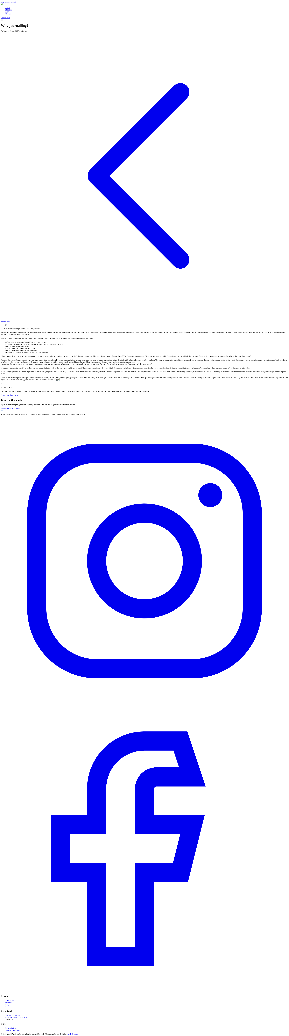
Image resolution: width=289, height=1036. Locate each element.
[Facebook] (144, 992)
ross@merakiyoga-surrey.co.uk (16, 1017)
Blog (7, 12)
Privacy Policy (10, 1028)
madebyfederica (72, 1034)
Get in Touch (15, 409)
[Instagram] (144, 704)
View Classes (5, 409)
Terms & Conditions (12, 1030)
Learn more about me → (9, 395)
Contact (8, 14)
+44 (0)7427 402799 (12, 1015)
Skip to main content (8, 2)
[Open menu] (2, 20)
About (7, 8)
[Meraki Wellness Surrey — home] (10, 4)
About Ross (9, 1000)
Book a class (5, 18)
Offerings (8, 10)
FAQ (7, 1007)
